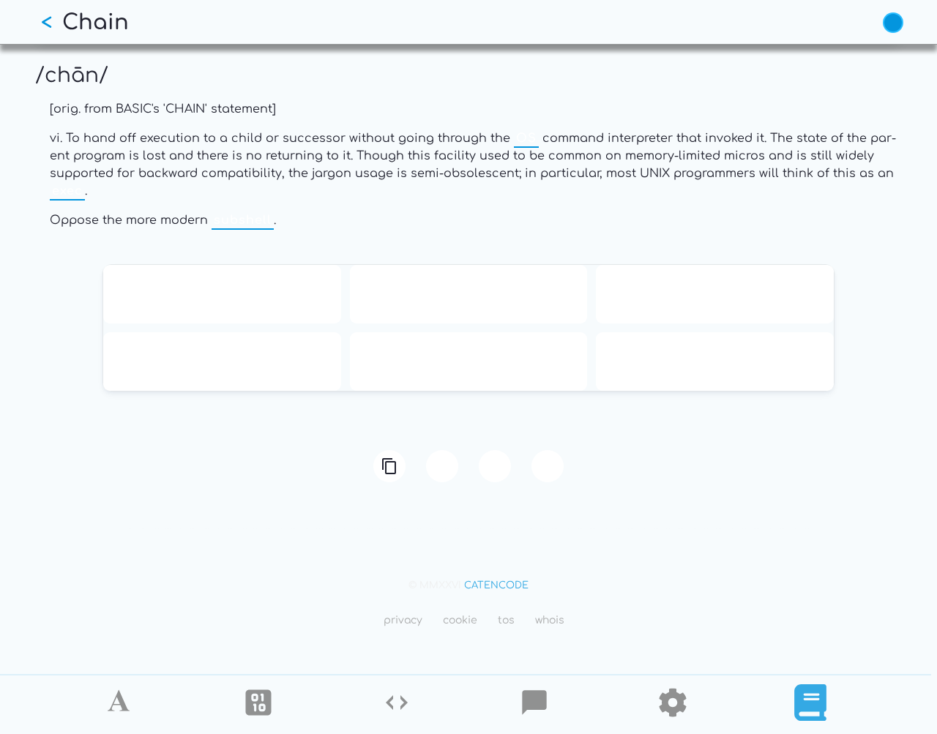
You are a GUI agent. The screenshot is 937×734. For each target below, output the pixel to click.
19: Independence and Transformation (715, 294)
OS (526, 138)
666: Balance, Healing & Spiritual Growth (222, 361)
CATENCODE (496, 585)
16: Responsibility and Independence (468, 294)
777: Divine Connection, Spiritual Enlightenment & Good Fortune (715, 361)
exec (67, 191)
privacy (403, 620)
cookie (460, 620)
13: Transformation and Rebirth (222, 294)
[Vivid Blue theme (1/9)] (893, 22)
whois (549, 620)
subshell (243, 220)
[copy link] (389, 466)
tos (506, 620)
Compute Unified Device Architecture (468, 361)
